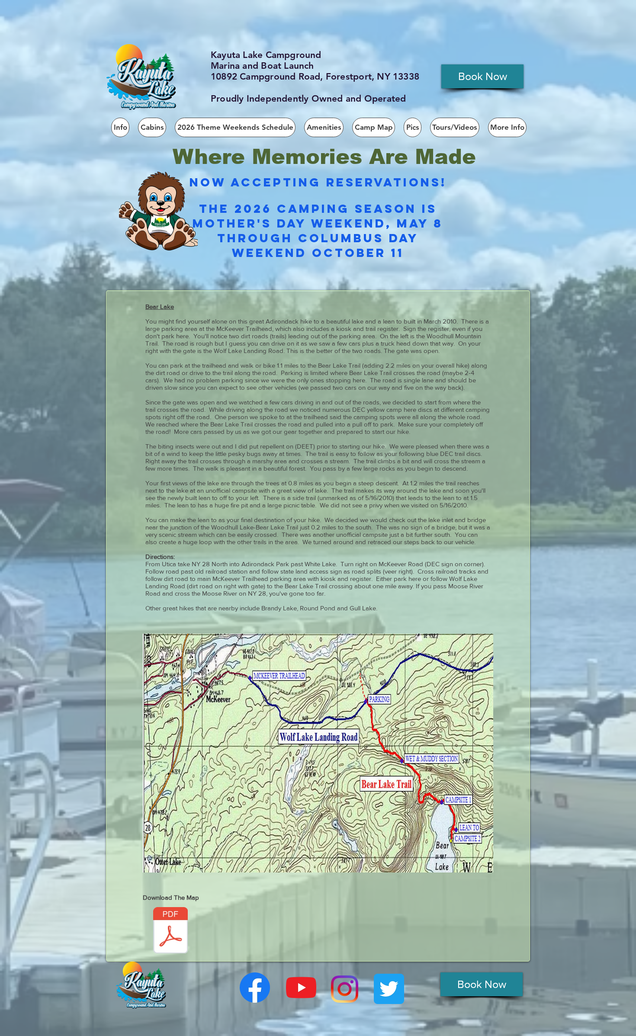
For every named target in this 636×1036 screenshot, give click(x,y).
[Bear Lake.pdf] (170, 931)
